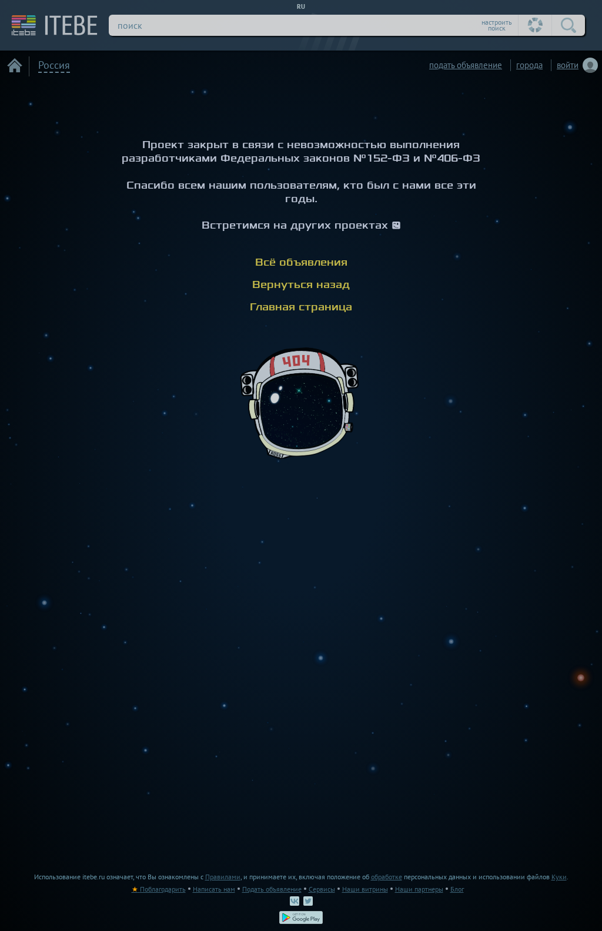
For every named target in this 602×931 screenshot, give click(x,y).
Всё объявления (301, 262)
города (529, 65)
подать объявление (465, 65)
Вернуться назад (301, 285)
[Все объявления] (14, 65)
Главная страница (301, 307)
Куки (559, 876)
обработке (386, 876)
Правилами (222, 876)
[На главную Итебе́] (49, 25)
